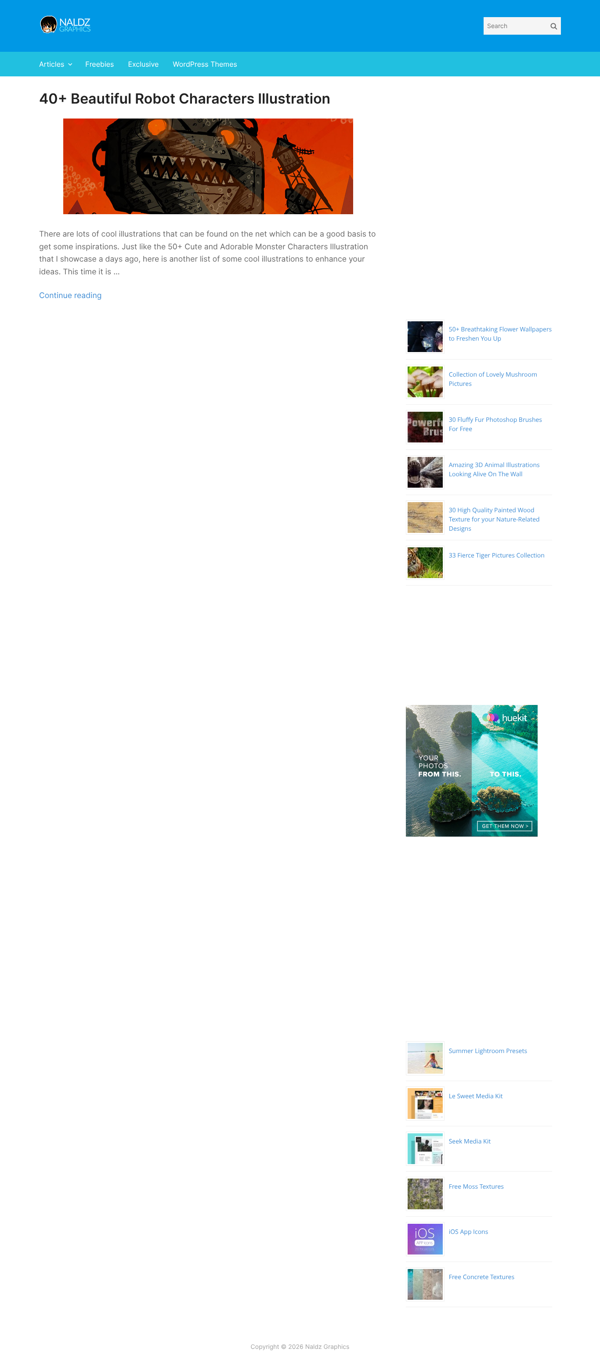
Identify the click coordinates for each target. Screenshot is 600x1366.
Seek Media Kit (470, 1141)
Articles (51, 64)
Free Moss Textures (476, 1187)
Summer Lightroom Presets (488, 1051)
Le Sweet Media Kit (476, 1096)
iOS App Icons (468, 1232)
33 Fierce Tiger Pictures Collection (497, 555)
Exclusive (143, 64)
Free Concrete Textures (481, 1277)
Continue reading (70, 295)
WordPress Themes (205, 64)
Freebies (99, 64)
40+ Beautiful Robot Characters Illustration (184, 98)
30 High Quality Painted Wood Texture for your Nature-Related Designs (494, 519)
